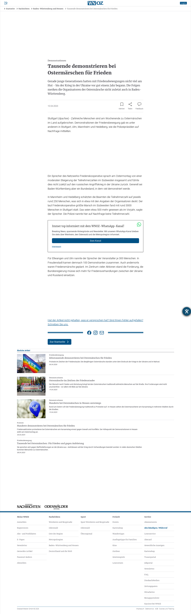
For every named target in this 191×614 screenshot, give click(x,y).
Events (116, 522)
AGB (156, 609)
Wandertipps (118, 534)
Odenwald (53, 528)
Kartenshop (118, 528)
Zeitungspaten (150, 586)
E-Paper (21, 539)
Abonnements (150, 522)
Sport (83, 517)
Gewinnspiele (119, 557)
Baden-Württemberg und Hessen (64, 545)
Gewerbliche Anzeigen (154, 545)
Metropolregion (56, 539)
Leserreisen (118, 563)
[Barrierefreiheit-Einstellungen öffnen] (186, 311)
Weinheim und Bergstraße (60, 522)
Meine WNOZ (23, 517)
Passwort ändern (24, 557)
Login (183, 3)
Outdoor (116, 551)
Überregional (86, 534)
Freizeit (116, 517)
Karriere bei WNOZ (152, 604)
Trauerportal (150, 557)
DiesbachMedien (151, 580)
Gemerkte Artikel (24, 551)
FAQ (146, 574)
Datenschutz (149, 609)
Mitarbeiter (149, 592)
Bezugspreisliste (151, 598)
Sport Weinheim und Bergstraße (95, 522)
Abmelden (21, 563)
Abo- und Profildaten (26, 534)
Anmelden (21, 522)
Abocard (148, 539)
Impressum (56, 246)
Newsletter (22, 545)
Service (147, 517)
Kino (115, 545)
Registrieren (22, 528)
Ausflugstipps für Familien (125, 539)
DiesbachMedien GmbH (28, 609)
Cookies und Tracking (166, 609)
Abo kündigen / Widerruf (155, 528)
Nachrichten (54, 517)
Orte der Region (56, 534)
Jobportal (148, 563)
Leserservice (150, 534)
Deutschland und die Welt (60, 551)
